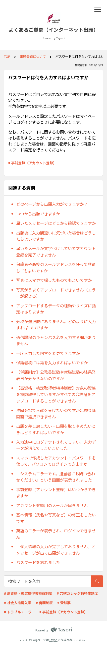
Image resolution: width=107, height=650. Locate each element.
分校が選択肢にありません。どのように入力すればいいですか (56, 324)
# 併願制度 (44, 602)
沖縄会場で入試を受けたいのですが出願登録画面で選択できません (56, 413)
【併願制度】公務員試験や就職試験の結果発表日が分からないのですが (56, 375)
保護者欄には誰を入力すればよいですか (52, 363)
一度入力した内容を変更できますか (48, 353)
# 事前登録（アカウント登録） (32, 162)
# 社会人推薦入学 (17, 602)
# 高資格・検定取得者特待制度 (28, 593)
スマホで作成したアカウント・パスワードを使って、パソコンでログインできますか (56, 461)
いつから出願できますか (38, 214)
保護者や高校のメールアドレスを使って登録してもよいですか (56, 267)
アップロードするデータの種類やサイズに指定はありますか (56, 309)
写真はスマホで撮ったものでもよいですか (54, 280)
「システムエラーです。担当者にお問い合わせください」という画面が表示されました (55, 477)
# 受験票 (64, 602)
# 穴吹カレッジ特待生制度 (77, 593)
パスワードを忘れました (38, 562)
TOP (7, 56)
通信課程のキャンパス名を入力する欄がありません (56, 340)
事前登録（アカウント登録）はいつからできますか (56, 492)
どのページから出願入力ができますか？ (52, 204)
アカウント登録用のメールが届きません (52, 505)
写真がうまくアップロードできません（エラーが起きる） (56, 293)
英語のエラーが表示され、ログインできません (56, 534)
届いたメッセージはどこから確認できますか (56, 223)
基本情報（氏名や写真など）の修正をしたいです (56, 518)
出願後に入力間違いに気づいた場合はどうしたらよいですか (56, 236)
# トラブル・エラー (19, 611)
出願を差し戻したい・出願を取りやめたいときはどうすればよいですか (56, 429)
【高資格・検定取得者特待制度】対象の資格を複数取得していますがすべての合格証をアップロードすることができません (56, 394)
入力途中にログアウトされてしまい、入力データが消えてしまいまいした (56, 445)
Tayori (53, 640)
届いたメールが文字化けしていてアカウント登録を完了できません (56, 251)
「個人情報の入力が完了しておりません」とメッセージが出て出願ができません (56, 549)
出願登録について (33, 56)
